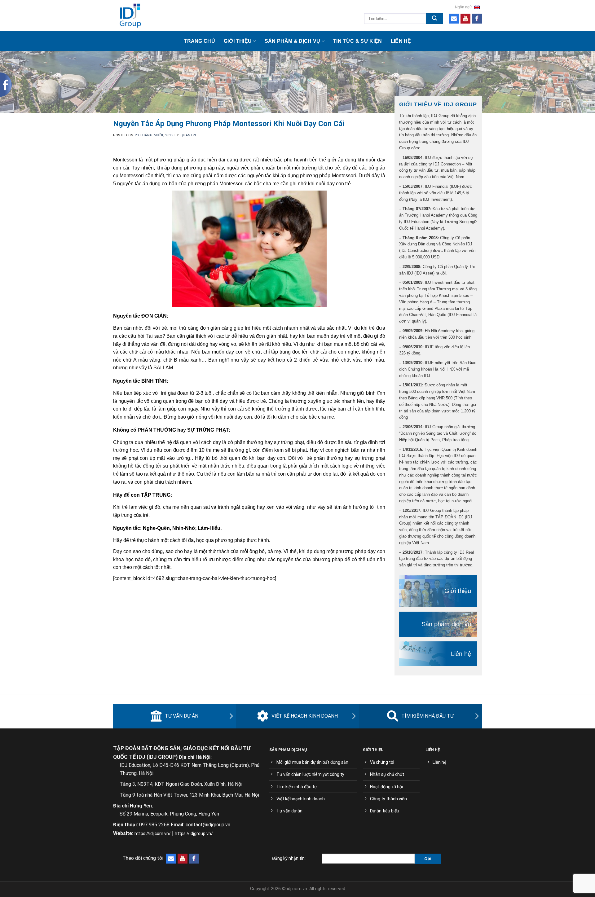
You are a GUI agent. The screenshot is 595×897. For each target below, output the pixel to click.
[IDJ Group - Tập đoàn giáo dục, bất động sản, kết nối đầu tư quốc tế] (160, 15)
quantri (188, 135)
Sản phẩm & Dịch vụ (292, 41)
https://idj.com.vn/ (152, 833)
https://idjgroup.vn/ (194, 833)
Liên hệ (401, 41)
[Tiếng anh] (477, 7)
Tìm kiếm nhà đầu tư (427, 716)
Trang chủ (199, 41)
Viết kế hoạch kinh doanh (304, 716)
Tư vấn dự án (181, 716)
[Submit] (434, 18)
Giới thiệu (238, 41)
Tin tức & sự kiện (357, 41)
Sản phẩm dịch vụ (446, 624)
